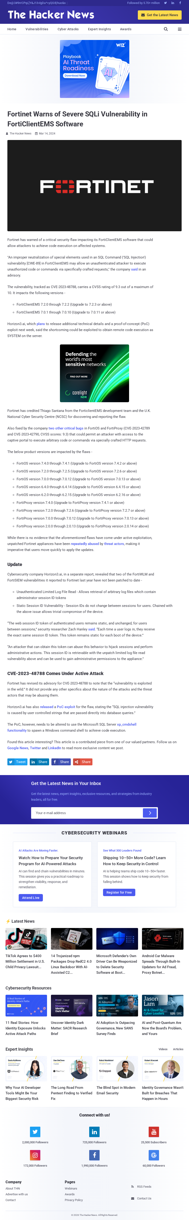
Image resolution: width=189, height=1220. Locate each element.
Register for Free (119, 892)
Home (11, 29)
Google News (17, 748)
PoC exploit (66, 707)
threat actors (114, 544)
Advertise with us (17, 1194)
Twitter (35, 748)
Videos (163, 1049)
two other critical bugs (66, 428)
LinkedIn (54, 748)
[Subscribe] (150, 813)
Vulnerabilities (37, 29)
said (134, 269)
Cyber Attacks (68, 29)
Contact (11, 1200)
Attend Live (30, 898)
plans (41, 324)
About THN (13, 1188)
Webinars (71, 1188)
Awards (125, 29)
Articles (178, 1049)
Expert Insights (99, 29)
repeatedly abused (85, 544)
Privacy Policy (74, 1200)
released (46, 707)
